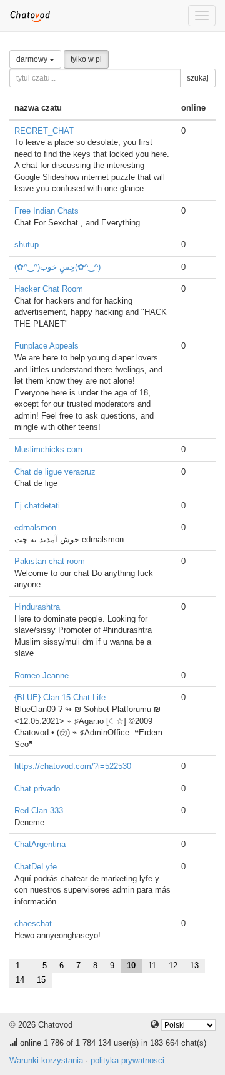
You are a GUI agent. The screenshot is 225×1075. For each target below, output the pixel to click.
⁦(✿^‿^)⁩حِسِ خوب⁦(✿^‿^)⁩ (57, 267)
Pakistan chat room (49, 561)
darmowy (32, 59)
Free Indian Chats (46, 210)
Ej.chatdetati (37, 505)
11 (152, 965)
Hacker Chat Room (48, 289)
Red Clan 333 (38, 810)
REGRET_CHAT (44, 131)
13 (194, 965)
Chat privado (37, 788)
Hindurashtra (37, 607)
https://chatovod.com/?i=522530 (72, 766)
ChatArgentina (40, 844)
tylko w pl (86, 59)
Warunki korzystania (46, 1060)
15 (41, 979)
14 (20, 979)
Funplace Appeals (46, 345)
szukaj (198, 78)
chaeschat (33, 923)
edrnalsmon (35, 527)
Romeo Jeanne (41, 675)
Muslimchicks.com (48, 449)
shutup (26, 244)
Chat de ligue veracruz (55, 472)
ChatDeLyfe (35, 866)
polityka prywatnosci (127, 1060)
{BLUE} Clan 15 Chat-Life (60, 697)
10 (131, 965)
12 (173, 965)
